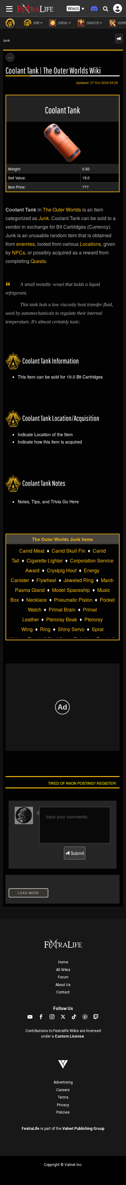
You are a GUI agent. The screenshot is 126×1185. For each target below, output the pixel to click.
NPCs (18, 252)
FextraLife (30, 1128)
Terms (63, 1097)
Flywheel (46, 580)
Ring (45, 629)
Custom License (69, 1036)
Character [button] (92, 23)
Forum (63, 977)
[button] (75, 8)
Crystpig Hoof (61, 570)
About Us (63, 985)
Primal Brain (62, 609)
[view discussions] (119, 39)
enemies (25, 243)
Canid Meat (31, 550)
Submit (76, 853)
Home (63, 962)
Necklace (36, 599)
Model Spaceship (71, 589)
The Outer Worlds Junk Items (62, 539)
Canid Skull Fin (68, 550)
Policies (63, 1112)
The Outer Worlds (62, 209)
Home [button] (36, 23)
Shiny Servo (71, 629)
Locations (90, 243)
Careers (63, 1090)
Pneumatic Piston (73, 599)
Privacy (63, 1105)
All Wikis (63, 970)
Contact (63, 992)
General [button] (62, 23)
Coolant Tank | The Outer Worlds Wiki (53, 70)
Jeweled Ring (79, 580)
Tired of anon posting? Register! (82, 783)
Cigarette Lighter (45, 560)
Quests (38, 261)
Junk (6, 40)
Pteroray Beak (61, 619)
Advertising (63, 1082)
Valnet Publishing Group (83, 1128)
